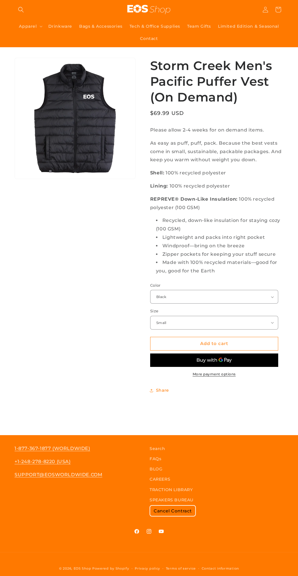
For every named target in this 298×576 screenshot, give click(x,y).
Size (154, 311)
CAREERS (160, 479)
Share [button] (162, 390)
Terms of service (181, 568)
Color (155, 285)
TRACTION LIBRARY (171, 489)
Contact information (220, 568)
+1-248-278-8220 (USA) (43, 461)
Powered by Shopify (110, 568)
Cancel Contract (173, 511)
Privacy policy (147, 568)
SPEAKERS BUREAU (172, 500)
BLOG (156, 469)
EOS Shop (82, 568)
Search (157, 448)
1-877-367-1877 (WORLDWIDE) (52, 448)
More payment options (214, 374)
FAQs (155, 458)
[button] (21, 9)
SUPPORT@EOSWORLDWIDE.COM (58, 474)
